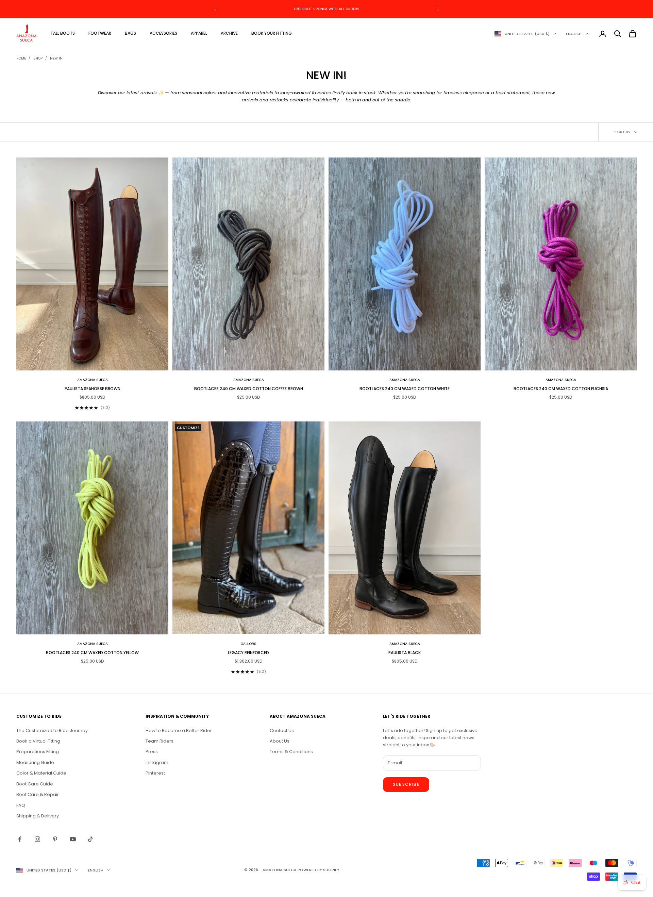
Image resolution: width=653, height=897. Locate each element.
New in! (57, 58)
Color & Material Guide (41, 773)
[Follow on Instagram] (37, 839)
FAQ (20, 805)
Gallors (248, 643)
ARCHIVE (229, 33)
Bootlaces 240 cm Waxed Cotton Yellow (92, 652)
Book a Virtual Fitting (38, 741)
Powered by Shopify (318, 870)
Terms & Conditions (291, 751)
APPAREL (199, 33)
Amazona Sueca (92, 379)
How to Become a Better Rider (179, 730)
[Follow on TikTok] (90, 839)
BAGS (130, 33)
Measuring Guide (35, 762)
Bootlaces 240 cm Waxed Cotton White (404, 389)
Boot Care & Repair (37, 794)
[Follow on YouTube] (72, 839)
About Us (279, 741)
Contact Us (282, 730)
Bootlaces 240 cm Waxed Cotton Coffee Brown (248, 389)
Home (21, 58)
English (574, 33)
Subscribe (406, 784)
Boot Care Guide (34, 784)
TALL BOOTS (62, 33)
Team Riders (159, 741)
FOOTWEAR (99, 33)
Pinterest (155, 773)
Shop (38, 58)
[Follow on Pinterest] (55, 839)
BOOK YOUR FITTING (271, 33)
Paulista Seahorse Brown (92, 389)
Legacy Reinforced (248, 652)
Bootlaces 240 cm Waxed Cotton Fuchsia (561, 389)
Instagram (157, 762)
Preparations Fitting (37, 751)
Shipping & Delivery (37, 816)
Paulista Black (404, 652)
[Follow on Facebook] (19, 839)
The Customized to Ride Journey (52, 730)
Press (152, 751)
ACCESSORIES (163, 33)
